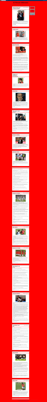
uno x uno (18, 189)
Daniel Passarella (19, 70)
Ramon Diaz (16, 25)
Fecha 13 (15, 189)
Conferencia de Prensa (16, 70)
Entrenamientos (16, 244)
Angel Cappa (16, 107)
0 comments (27, 42)
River (17, 25)
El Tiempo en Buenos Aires (32, 14)
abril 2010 (32, 11)
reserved (26, 400)
